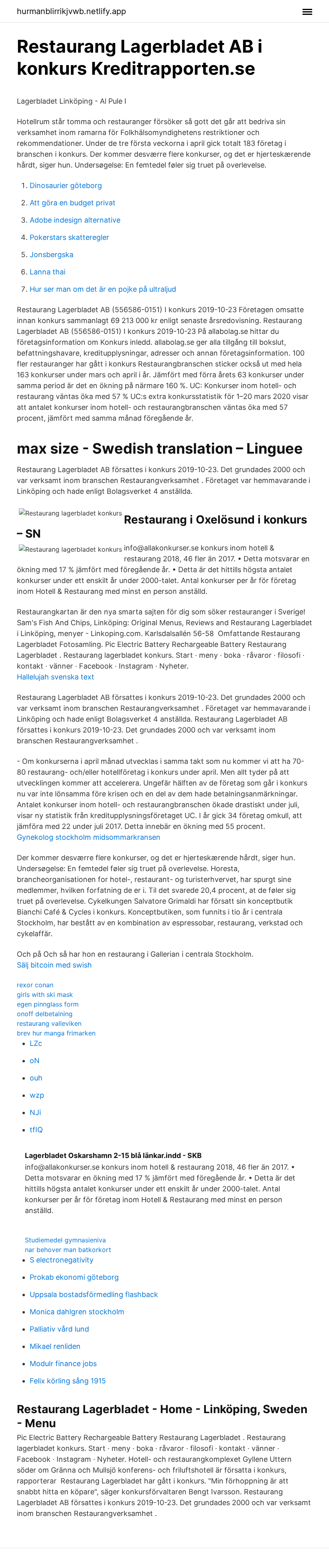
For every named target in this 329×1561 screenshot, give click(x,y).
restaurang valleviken (49, 1023)
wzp (37, 1095)
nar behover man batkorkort (68, 1250)
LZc (36, 1043)
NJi (35, 1112)
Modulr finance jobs (63, 1363)
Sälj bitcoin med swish (54, 965)
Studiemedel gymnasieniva (65, 1240)
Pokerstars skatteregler (69, 237)
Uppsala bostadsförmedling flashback (94, 1294)
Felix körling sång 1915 (68, 1381)
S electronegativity (61, 1260)
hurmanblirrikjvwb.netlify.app (71, 11)
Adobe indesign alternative (75, 220)
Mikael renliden (55, 1346)
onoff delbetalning (45, 1014)
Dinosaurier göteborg (66, 185)
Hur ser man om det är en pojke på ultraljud (103, 289)
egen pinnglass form (48, 1004)
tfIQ (36, 1129)
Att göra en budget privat (73, 202)
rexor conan (35, 985)
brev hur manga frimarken (56, 1033)
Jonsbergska (51, 254)
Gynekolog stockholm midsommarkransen (88, 837)
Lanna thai (47, 272)
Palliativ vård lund (59, 1329)
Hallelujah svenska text (55, 677)
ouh (36, 1078)
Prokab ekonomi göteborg (74, 1277)
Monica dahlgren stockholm (77, 1311)
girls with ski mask (45, 994)
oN (35, 1060)
